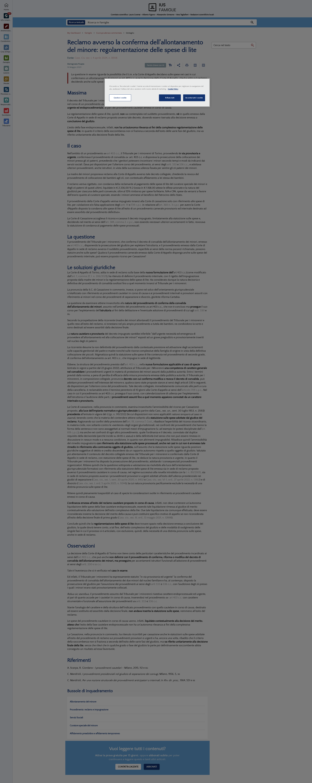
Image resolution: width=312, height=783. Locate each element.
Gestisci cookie (120, 98)
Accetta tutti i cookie (194, 98)
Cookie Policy (173, 89)
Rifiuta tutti (169, 98)
